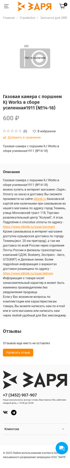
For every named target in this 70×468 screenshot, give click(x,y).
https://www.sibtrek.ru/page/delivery (28, 273)
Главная (9, 18)
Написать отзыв (18, 352)
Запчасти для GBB (53, 18)
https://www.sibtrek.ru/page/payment (29, 227)
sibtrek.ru (39, 199)
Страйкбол (27, 18)
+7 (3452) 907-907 (20, 395)
